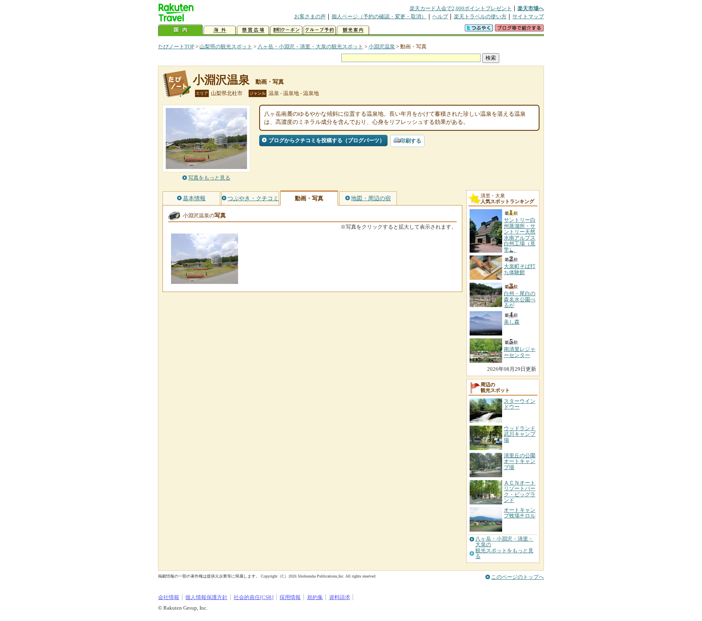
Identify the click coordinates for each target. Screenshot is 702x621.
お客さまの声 (310, 16)
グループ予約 (319, 30)
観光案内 (353, 30)
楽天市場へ (531, 8)
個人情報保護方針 (206, 597)
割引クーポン (286, 30)
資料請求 (339, 597)
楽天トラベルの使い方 (480, 16)
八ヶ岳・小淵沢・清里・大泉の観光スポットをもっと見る (504, 547)
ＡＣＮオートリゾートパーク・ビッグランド (519, 491)
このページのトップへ (517, 577)
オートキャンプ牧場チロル (519, 513)
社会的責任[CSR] (253, 597)
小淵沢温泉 (381, 46)
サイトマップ (528, 16)
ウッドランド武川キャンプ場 (519, 434)
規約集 (315, 597)
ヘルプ (440, 16)
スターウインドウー (519, 404)
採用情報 (290, 597)
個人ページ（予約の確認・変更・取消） (379, 16)
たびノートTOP (176, 46)
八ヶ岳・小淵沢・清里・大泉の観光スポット (310, 46)
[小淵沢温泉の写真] (204, 280)
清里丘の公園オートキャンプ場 (519, 461)
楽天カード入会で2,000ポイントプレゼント (461, 8)
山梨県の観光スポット (225, 46)
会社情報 (168, 597)
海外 (220, 30)
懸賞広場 (253, 30)
